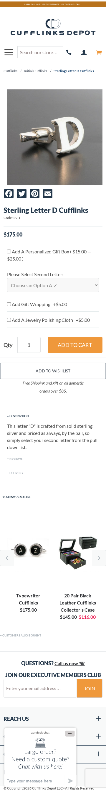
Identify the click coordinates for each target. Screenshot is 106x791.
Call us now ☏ (69, 663)
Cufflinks (10, 71)
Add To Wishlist (53, 370)
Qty (8, 345)
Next (99, 558)
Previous (7, 558)
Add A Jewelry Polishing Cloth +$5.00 (50, 320)
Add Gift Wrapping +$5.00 (39, 304)
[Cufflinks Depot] (53, 27)
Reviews (15, 458)
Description (19, 416)
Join (89, 688)
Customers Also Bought (21, 635)
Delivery (16, 473)
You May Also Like (16, 497)
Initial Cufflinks (35, 71)
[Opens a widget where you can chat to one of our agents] (40, 757)
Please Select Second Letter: (35, 274)
